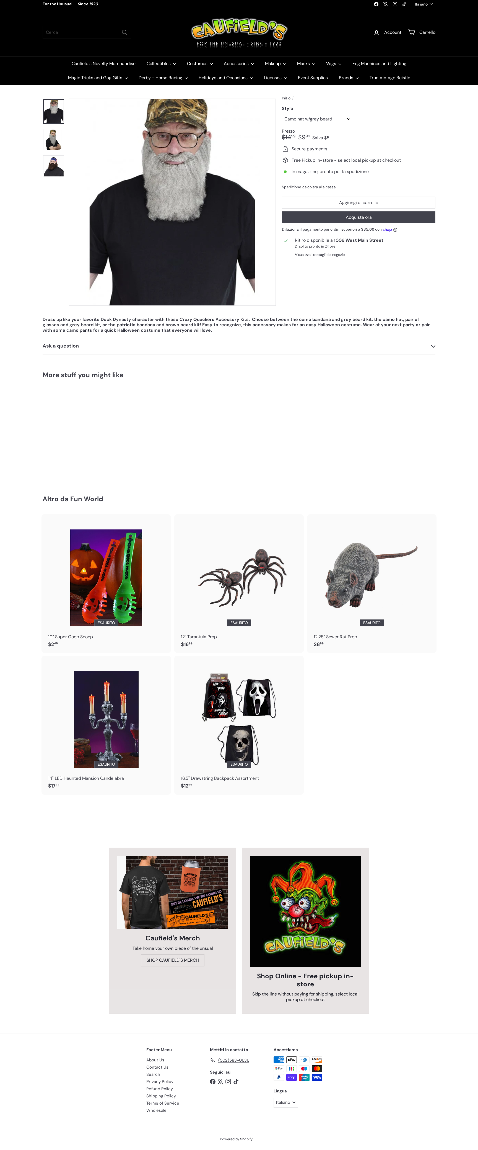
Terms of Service (162, 1103)
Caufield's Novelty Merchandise (104, 63)
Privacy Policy (159, 1081)
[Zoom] (172, 202)
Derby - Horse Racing (161, 78)
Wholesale (156, 1110)
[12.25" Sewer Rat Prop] (371, 583)
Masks (304, 63)
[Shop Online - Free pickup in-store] (305, 911)
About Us (155, 1060)
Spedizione (291, 187)
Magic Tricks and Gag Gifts (95, 78)
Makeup (273, 63)
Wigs (331, 63)
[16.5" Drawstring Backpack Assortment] (239, 725)
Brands (346, 78)
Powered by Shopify (236, 1139)
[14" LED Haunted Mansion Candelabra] (106, 725)
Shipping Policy (161, 1096)
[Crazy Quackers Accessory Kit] (73, 433)
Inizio (286, 98)
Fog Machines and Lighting (379, 63)
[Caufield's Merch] (172, 892)
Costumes (198, 63)
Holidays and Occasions (224, 78)
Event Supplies (313, 78)
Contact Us (157, 1067)
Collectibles (159, 63)
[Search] (124, 32)
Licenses (273, 78)
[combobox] (87, 32)
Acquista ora (359, 217)
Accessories (237, 63)
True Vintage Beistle (390, 78)
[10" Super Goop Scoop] (106, 583)
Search (153, 1074)
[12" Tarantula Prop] (239, 583)
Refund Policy (159, 1089)
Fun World (86, 499)
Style (287, 108)
